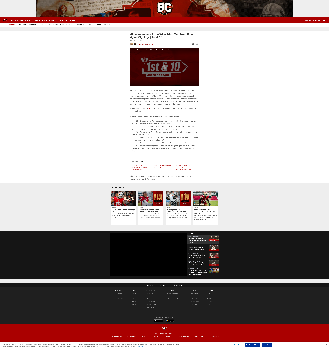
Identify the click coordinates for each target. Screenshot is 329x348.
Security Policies (150, 307)
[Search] (305, 20)
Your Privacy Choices (183, 336)
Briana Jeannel (142, 44)
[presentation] (217, 228)
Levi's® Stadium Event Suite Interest (172, 298)
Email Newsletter (120, 298)
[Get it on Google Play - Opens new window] (170, 321)
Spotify (150, 108)
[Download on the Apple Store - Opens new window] (158, 320)
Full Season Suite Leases (172, 293)
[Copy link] (196, 44)
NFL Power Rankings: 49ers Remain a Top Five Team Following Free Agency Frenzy (183, 167)
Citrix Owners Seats (194, 298)
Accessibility (144, 336)
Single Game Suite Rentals (172, 296)
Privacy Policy (131, 336)
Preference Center (214, 336)
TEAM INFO (210, 290)
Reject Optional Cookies (252, 344)
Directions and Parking (150, 304)
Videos (134, 296)
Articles (134, 293)
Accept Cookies (267, 344)
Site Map (134, 304)
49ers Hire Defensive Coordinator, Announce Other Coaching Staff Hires (139, 167)
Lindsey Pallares (150, 44)
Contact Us (120, 293)
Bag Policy (150, 296)
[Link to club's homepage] (5, 20)
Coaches (210, 301)
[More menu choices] (77, 20)
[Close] (326, 345)
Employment (120, 296)
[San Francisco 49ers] (164, 329)
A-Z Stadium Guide (150, 298)
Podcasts (134, 301)
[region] (164, 345)
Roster (210, 293)
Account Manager (194, 293)
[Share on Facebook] (186, 45)
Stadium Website (150, 293)
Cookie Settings (198, 336)
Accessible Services (150, 301)
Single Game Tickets (194, 301)
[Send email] (193, 45)
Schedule (210, 296)
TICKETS (194, 290)
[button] (164, 67)
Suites (172, 290)
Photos (134, 298)
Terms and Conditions (116, 336)
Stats (210, 304)
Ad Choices (168, 336)
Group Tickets (194, 304)
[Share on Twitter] (189, 45)
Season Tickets (194, 296)
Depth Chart (210, 298)
